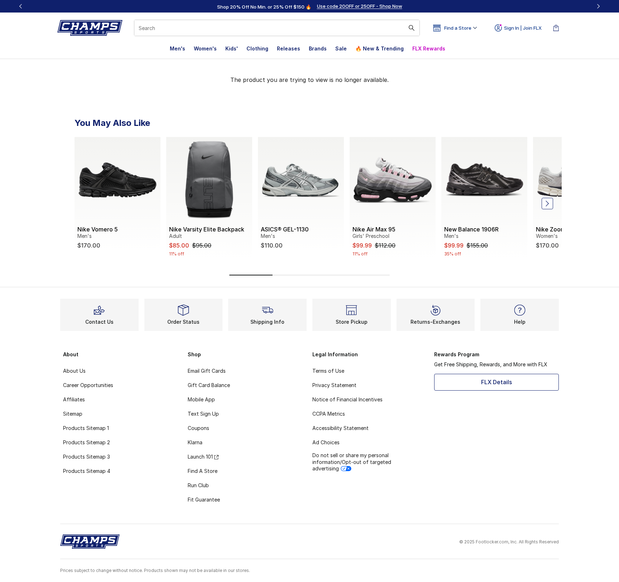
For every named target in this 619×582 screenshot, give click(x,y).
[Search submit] (411, 28)
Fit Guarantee (204, 500)
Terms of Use (328, 371)
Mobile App (201, 399)
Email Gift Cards (207, 371)
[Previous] (20, 6)
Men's (177, 48)
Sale (341, 48)
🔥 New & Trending (379, 48)
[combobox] (276, 28)
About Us (74, 371)
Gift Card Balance (209, 385)
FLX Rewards (428, 48)
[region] (309, 6)
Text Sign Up (203, 414)
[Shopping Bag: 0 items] (556, 28)
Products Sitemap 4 (86, 471)
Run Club (198, 485)
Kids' (231, 48)
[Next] (598, 6)
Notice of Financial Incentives (347, 399)
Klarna (195, 442)
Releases (288, 48)
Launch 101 (200, 457)
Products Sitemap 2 (86, 442)
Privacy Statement (334, 385)
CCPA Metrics (328, 414)
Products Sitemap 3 (86, 457)
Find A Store (202, 471)
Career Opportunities (88, 385)
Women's (205, 48)
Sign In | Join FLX (523, 28)
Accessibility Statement (340, 428)
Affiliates (74, 399)
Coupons (198, 428)
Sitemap (72, 414)
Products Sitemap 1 (86, 428)
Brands (318, 48)
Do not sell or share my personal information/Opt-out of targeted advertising (351, 461)
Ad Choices (326, 442)
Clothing (257, 48)
